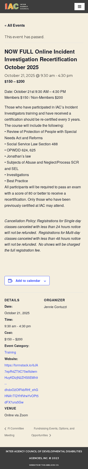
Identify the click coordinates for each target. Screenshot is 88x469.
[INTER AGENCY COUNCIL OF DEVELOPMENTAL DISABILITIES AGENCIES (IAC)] (16, 6)
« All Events (15, 25)
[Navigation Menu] (79, 6)
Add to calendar (28, 280)
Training (10, 352)
